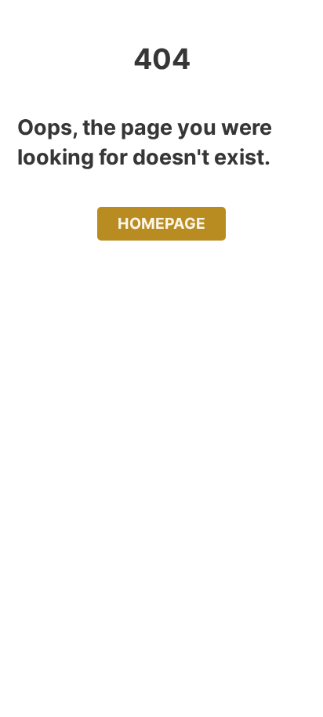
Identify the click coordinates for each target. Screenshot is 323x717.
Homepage (161, 223)
